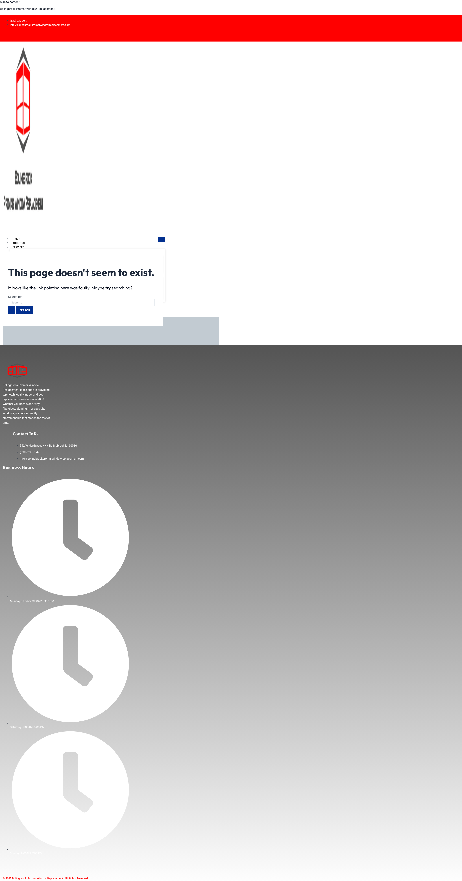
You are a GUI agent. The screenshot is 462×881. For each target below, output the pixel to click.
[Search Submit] (11, 310)
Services (18, 247)
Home (16, 239)
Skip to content (9, 2)
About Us (19, 243)
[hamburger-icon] (161, 239)
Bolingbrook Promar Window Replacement (27, 8)
